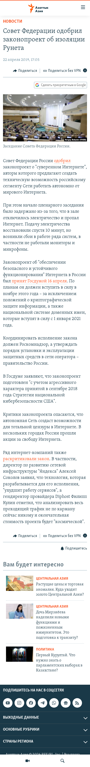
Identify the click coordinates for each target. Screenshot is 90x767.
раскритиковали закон (26, 459)
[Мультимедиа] (27, 761)
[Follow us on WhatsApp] (54, 703)
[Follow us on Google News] (65, 703)
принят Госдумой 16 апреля (39, 281)
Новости (12, 21)
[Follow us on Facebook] (31, 703)
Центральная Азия (52, 579)
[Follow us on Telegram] (42, 703)
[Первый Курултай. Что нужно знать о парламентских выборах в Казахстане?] (19, 654)
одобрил (62, 161)
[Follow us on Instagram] (19, 703)
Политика (45, 650)
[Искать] (62, 761)
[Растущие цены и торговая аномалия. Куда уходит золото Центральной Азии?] (19, 583)
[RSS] (77, 703)
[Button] (25, 71)
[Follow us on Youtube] (7, 703)
